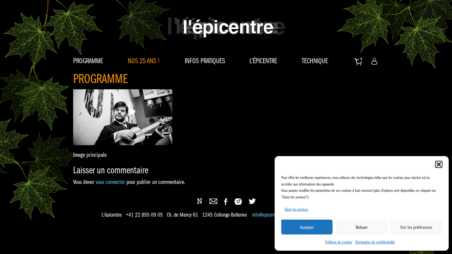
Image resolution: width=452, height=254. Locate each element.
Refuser (362, 227)
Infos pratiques (205, 61)
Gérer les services (296, 209)
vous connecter (110, 182)
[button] (438, 164)
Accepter (307, 227)
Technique (315, 61)
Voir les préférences (416, 227)
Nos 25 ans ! (144, 61)
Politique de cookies (338, 241)
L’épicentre (263, 61)
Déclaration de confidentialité (375, 241)
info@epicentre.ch (268, 214)
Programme (88, 61)
